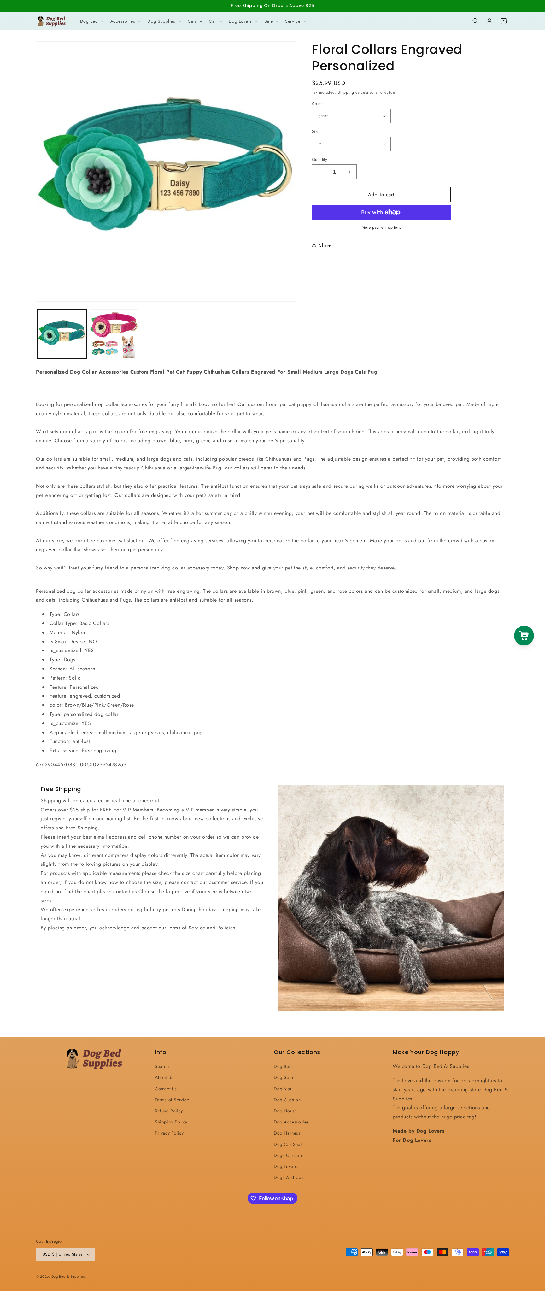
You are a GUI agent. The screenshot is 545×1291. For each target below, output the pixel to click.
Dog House (285, 1111)
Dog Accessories (291, 1122)
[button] (91, 21)
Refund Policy (169, 1111)
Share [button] (325, 245)
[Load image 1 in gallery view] (62, 333)
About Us (164, 1077)
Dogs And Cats (289, 1177)
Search (162, 1066)
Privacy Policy (169, 1133)
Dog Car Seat (288, 1144)
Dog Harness (287, 1133)
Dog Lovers (285, 1166)
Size (316, 131)
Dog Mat (282, 1089)
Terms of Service (172, 1100)
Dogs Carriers (288, 1155)
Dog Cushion (287, 1100)
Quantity (319, 159)
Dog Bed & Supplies (68, 1276)
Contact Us (166, 1089)
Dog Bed (283, 1066)
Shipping (346, 92)
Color (317, 104)
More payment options (381, 227)
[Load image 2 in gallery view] (114, 333)
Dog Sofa (283, 1077)
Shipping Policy (171, 1122)
